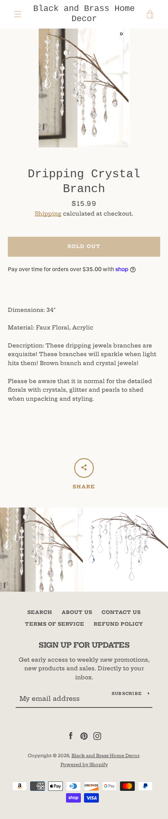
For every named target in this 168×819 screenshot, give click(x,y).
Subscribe (127, 693)
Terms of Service (54, 624)
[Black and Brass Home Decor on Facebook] (71, 735)
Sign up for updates (84, 645)
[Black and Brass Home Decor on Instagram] (97, 735)
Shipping (48, 213)
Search (39, 612)
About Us (77, 612)
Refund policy (118, 624)
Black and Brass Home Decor (84, 14)
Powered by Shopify (84, 764)
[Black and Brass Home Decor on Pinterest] (84, 735)
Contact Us (121, 612)
